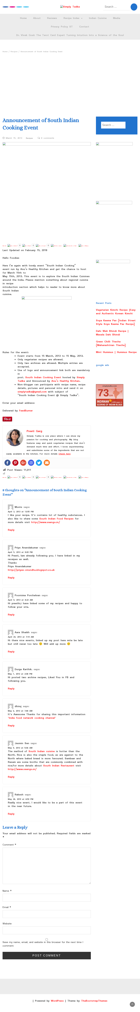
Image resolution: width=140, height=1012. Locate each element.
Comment (9, 845)
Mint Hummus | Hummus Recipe (116, 352)
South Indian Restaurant (58, 766)
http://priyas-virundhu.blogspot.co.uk (31, 570)
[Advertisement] (70, 80)
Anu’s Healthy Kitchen (65, 381)
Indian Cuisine (98, 18)
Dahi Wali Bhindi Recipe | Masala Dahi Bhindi (112, 333)
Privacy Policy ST (62, 27)
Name (7, 891)
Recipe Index (72, 18)
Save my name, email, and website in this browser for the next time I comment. (43, 944)
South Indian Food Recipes (56, 519)
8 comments (47, 138)
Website (7, 924)
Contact (84, 27)
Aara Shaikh (22, 632)
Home (23, 18)
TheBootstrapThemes (94, 1001)
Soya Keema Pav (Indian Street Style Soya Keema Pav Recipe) (116, 322)
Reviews (52, 18)
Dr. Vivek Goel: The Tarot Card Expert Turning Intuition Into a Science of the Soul (70, 35)
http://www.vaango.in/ (45, 522)
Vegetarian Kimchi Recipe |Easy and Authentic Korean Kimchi (116, 312)
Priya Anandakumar (26, 548)
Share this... (4, 245)
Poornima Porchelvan (27, 595)
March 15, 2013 (14, 138)
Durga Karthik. (23, 669)
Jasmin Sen (22, 743)
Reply (11, 530)
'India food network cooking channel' (32, 718)
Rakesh (19, 795)
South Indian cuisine (42, 751)
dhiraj (18, 706)
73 (103, 392)
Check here (65, 454)
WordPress (57, 1001)
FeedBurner (26, 411)
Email (7, 907)
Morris (18, 507)
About (37, 18)
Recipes (29, 138)
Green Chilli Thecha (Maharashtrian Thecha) (111, 343)
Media (116, 18)
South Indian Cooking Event (43, 377)
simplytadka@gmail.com (33, 392)
